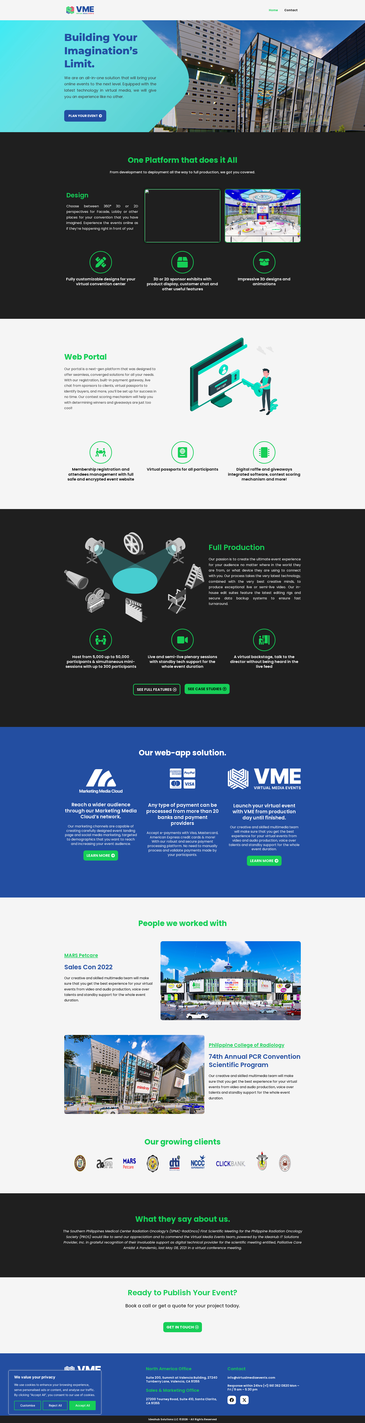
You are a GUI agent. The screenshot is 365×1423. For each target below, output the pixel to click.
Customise (27, 1405)
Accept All (82, 1405)
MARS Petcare (81, 955)
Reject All (55, 1405)
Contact (291, 10)
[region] (54, 1392)
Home (273, 10)
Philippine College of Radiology (246, 1045)
